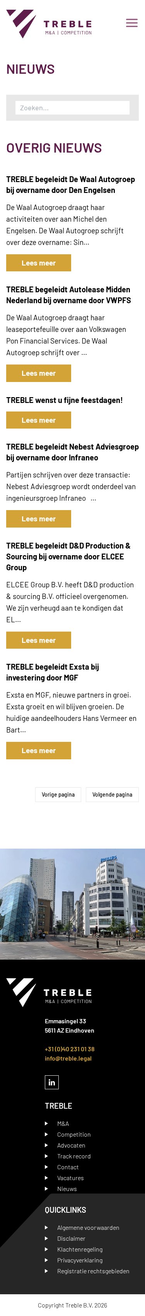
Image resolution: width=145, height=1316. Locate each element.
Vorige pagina (58, 794)
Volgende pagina (112, 794)
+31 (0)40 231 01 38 (70, 1048)
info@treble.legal (68, 1058)
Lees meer (39, 262)
